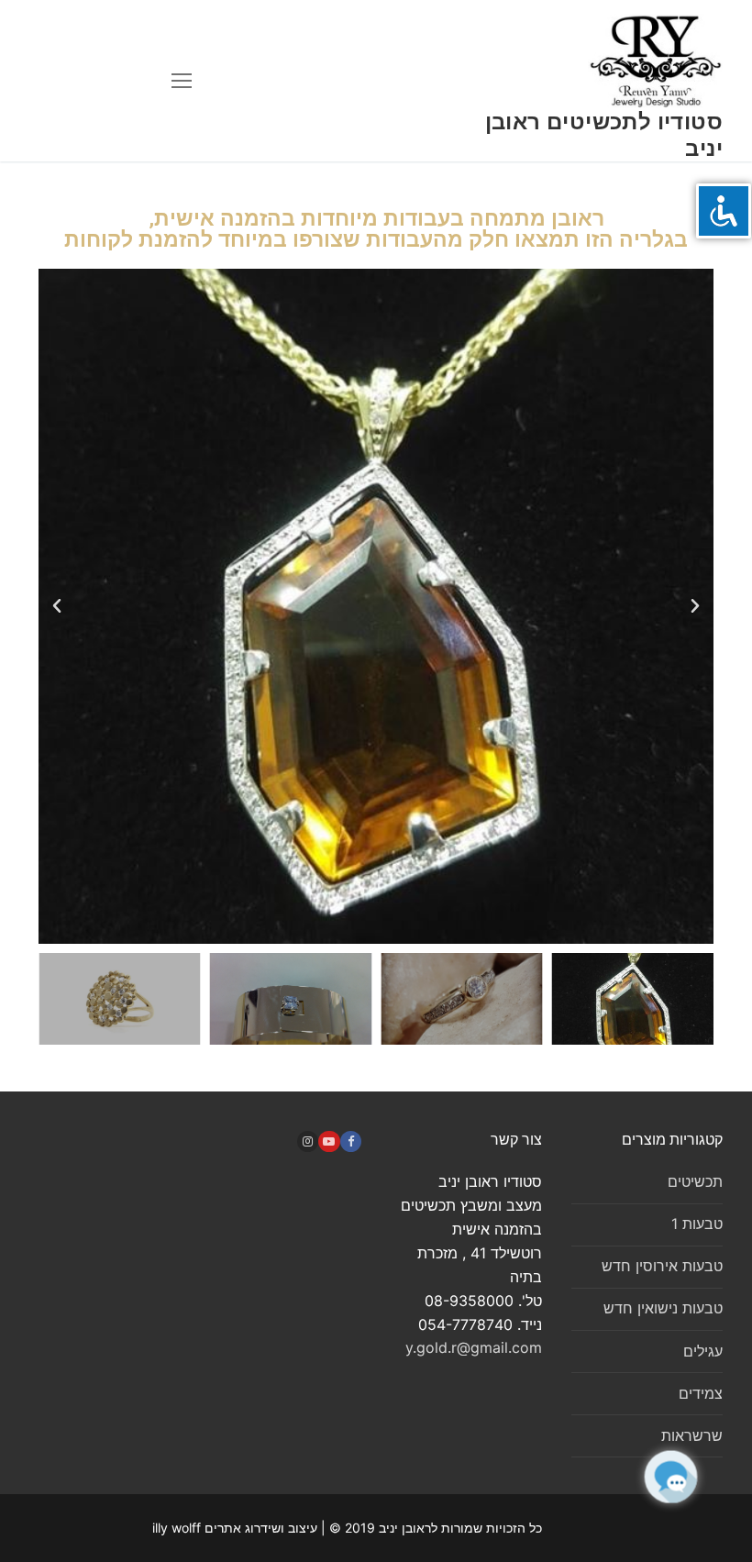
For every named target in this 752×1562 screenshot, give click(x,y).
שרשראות (692, 1435)
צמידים (701, 1393)
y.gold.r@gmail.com (473, 1347)
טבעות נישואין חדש (663, 1308)
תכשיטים (695, 1181)
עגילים (703, 1351)
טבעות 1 (697, 1223)
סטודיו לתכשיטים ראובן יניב (604, 134)
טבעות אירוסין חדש (662, 1266)
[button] (57, 606)
